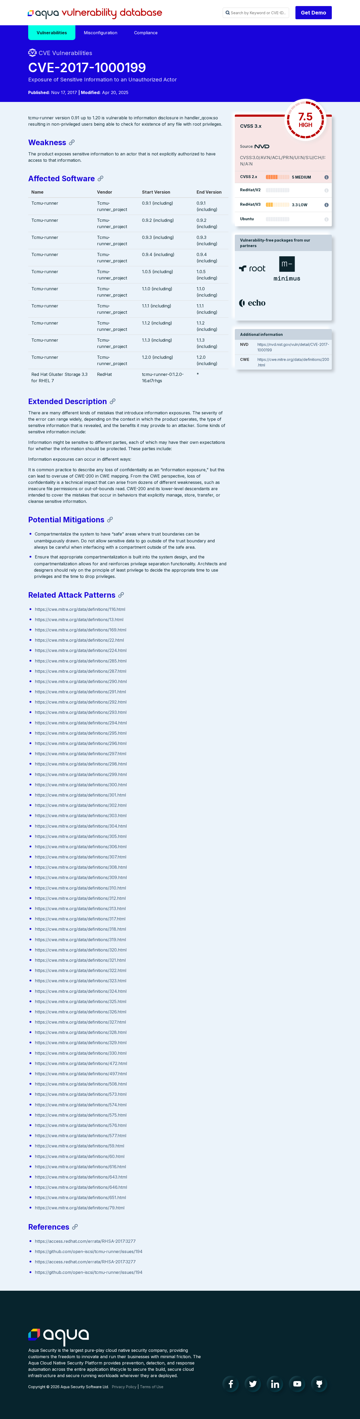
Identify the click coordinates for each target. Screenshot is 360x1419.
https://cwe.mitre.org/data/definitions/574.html (81, 1104)
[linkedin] (276, 1385)
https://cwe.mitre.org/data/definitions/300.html (81, 784)
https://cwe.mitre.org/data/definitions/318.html (80, 929)
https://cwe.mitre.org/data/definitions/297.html (80, 753)
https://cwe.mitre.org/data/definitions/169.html (80, 629)
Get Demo (313, 12)
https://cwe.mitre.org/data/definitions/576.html (81, 1125)
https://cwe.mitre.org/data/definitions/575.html (81, 1115)
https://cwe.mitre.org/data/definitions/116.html (80, 609)
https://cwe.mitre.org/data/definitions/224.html (81, 650)
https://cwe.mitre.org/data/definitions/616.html (80, 1166)
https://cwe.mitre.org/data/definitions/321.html (80, 960)
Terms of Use (151, 1386)
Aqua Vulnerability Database (95, 14)
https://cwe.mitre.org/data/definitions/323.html (80, 980)
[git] (321, 1385)
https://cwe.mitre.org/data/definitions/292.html (81, 702)
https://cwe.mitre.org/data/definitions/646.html (81, 1187)
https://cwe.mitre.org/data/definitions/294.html (81, 722)
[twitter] (254, 1385)
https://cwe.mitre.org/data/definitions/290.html (81, 681)
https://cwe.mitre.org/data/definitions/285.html (81, 661)
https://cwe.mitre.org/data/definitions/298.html (81, 764)
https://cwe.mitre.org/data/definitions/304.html (81, 826)
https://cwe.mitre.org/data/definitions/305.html (81, 836)
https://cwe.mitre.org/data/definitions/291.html (80, 691)
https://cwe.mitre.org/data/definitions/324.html (81, 991)
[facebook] (232, 1385)
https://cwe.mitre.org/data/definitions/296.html (81, 743)
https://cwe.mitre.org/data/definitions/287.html (80, 671)
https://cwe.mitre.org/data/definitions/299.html (81, 774)
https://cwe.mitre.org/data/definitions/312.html (80, 898)
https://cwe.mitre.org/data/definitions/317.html (80, 918)
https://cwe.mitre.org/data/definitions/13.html (79, 619)
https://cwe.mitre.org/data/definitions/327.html (80, 1022)
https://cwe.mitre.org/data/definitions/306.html (81, 846)
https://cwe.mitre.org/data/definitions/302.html (81, 805)
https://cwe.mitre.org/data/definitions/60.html (79, 1156)
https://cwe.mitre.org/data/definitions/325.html (80, 1001)
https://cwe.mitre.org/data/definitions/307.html (80, 857)
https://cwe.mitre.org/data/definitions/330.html (81, 1053)
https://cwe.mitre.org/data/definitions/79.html (79, 1207)
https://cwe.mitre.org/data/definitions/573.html (81, 1094)
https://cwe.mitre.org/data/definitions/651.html (80, 1197)
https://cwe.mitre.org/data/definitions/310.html (80, 888)
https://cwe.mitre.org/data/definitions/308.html (81, 867)
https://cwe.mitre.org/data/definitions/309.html (81, 877)
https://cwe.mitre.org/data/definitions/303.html (81, 815)
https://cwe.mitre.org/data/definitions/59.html (79, 1145)
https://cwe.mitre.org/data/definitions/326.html (80, 1011)
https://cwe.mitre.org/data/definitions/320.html (81, 949)
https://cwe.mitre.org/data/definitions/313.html (80, 908)
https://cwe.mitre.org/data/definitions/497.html (81, 1073)
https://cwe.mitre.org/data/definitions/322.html (80, 970)
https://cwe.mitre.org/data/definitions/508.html (81, 1084)
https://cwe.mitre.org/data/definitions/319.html (80, 939)
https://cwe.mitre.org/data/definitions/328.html (81, 1032)
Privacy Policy (124, 1386)
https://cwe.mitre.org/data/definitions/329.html (81, 1042)
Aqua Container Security (58, 1338)
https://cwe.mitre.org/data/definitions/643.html (81, 1177)
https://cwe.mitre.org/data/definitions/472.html (81, 1063)
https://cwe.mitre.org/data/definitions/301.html (80, 795)
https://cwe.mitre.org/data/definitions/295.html (81, 733)
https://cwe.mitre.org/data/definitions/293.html (81, 712)
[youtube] (299, 1385)
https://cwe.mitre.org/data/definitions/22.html (79, 640)
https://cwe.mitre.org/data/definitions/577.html (80, 1135)
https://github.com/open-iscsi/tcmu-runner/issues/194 (89, 1251)
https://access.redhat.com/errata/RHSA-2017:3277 (85, 1241)
